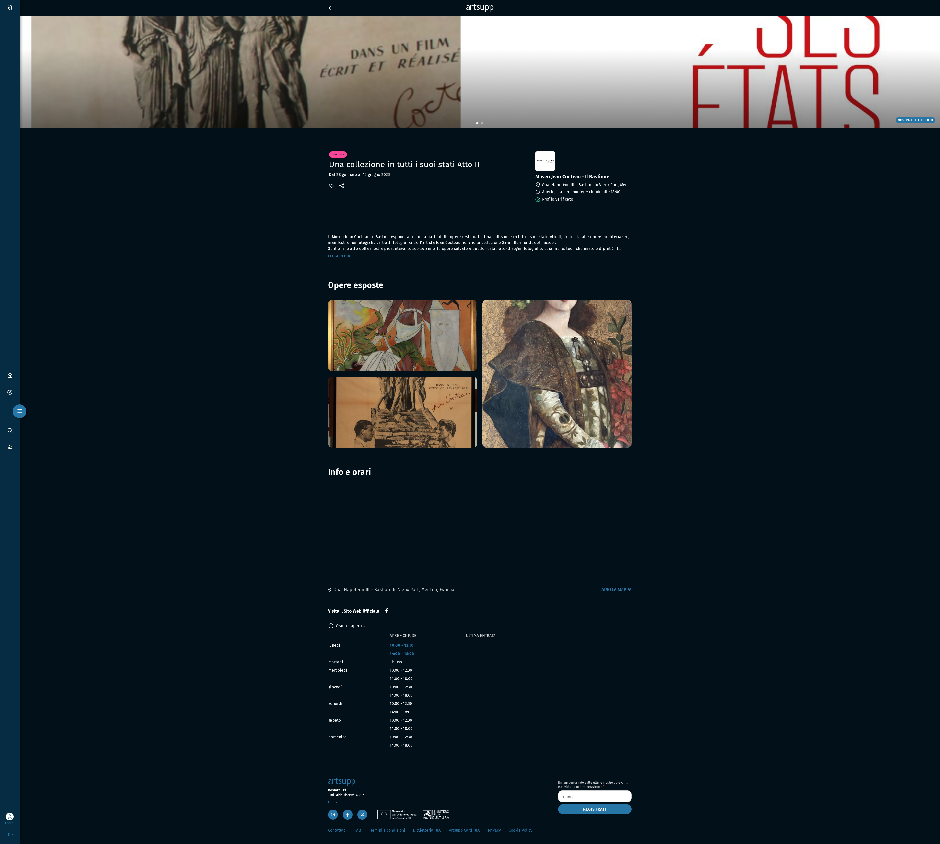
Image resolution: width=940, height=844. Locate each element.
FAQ (357, 830)
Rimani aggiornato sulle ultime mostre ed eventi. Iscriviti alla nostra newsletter (593, 785)
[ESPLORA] (10, 392)
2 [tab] (482, 123)
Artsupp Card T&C (464, 830)
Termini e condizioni (387, 830)
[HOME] (10, 374)
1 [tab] (477, 123)
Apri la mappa (616, 589)
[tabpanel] (470, 72)
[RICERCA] (10, 430)
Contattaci (337, 830)
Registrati (595, 809)
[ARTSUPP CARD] (10, 447)
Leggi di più (339, 256)
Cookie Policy (520, 830)
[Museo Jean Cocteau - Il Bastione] (583, 161)
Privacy (494, 830)
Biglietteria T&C (427, 830)
